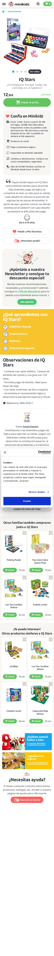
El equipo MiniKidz (36, 743)
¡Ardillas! (14, 666)
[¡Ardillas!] (13, 650)
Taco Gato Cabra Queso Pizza (40, 561)
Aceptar (27, 501)
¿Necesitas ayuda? (30, 240)
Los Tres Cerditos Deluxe (13, 606)
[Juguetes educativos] (19, 4)
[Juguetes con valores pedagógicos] (13, 760)
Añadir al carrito (29, 102)
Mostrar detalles (37, 492)
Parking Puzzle (14, 560)
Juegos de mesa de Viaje (26, 509)
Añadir (11, 570)
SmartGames (14, 11)
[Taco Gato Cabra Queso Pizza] (40, 543)
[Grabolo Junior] (40, 588)
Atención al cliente (30, 799)
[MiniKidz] (3, 11)
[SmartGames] (27, 416)
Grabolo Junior (40, 604)
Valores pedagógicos (37, 762)
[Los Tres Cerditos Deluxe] (13, 588)
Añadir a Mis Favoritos (29, 231)
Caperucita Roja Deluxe (40, 712)
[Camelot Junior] (13, 694)
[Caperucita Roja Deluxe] (40, 694)
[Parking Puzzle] (13, 543)
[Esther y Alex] (13, 741)
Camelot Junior (13, 711)
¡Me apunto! (27, 301)
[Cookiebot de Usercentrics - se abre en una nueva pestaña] (38, 452)
